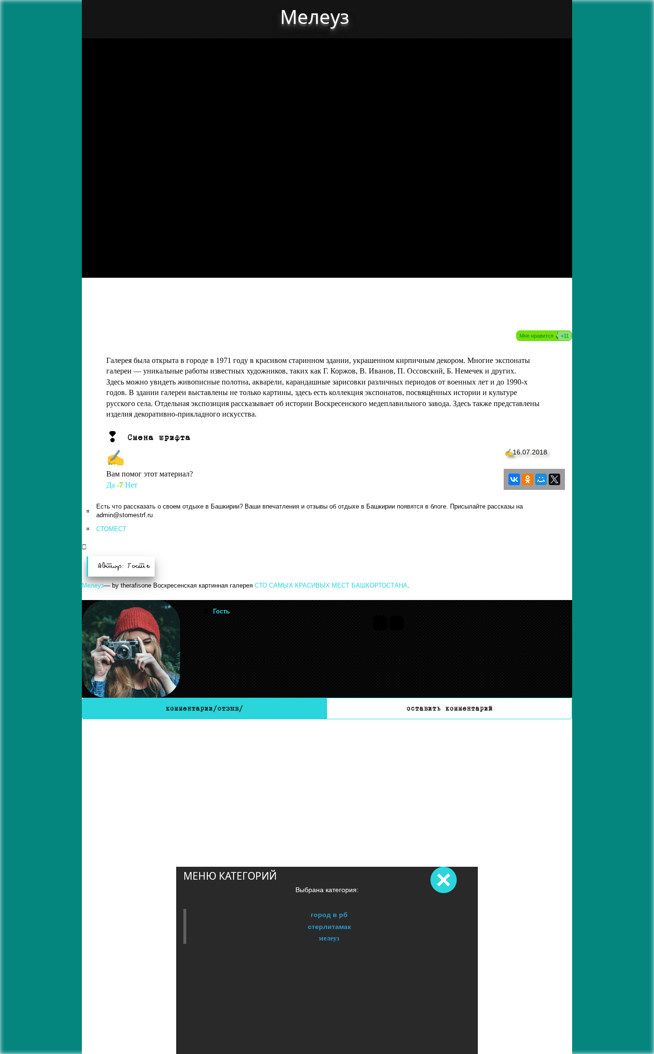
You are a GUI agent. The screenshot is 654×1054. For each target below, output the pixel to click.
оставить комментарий (449, 708)
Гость (221, 611)
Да (110, 485)
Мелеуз (329, 938)
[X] (554, 479)
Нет (131, 485)
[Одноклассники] (527, 479)
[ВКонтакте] (514, 479)
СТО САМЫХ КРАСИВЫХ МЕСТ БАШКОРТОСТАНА (331, 585)
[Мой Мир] (541, 479)
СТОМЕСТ (111, 529)
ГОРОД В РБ (329, 914)
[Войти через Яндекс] (396, 623)
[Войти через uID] (380, 623)
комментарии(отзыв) (204, 708)
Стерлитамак (329, 926)
